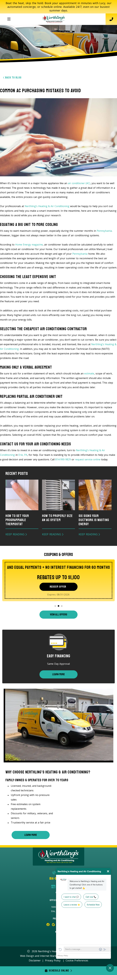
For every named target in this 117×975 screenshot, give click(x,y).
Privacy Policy (52, 960)
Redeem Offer (58, 586)
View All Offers (58, 614)
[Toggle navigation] (9, 19)
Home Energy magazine (29, 244)
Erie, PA (22, 455)
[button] (55, 606)
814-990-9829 (63, 459)
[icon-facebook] (48, 925)
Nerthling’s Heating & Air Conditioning (47, 206)
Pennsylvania (104, 230)
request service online (87, 459)
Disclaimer (35, 960)
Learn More (58, 674)
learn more (30, 835)
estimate (89, 373)
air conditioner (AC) (79, 183)
